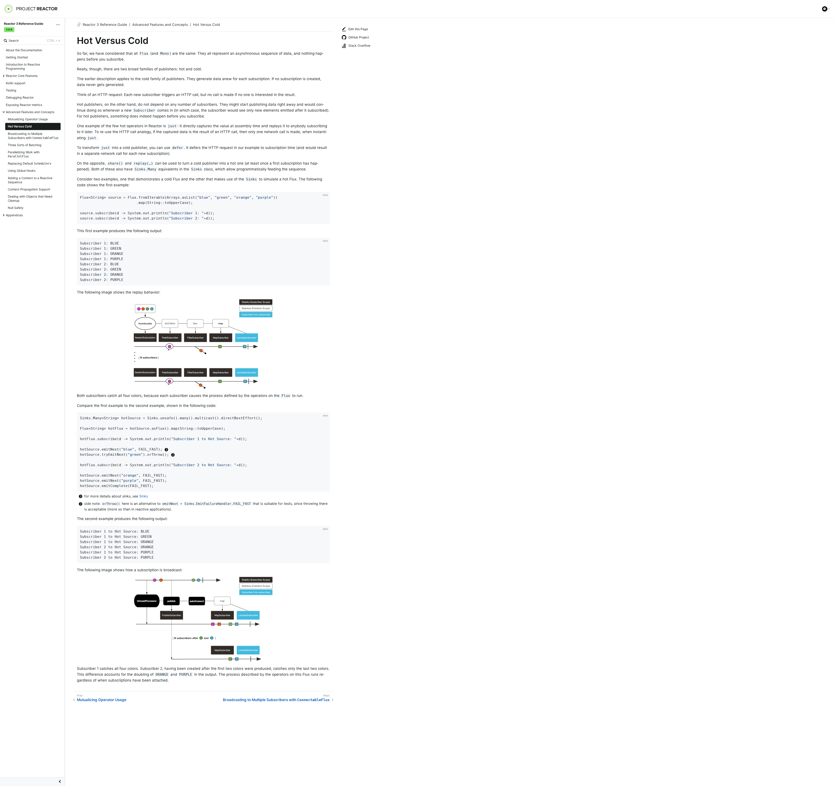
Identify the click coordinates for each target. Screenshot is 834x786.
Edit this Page (358, 29)
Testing (11, 90)
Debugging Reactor (20, 97)
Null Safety (15, 208)
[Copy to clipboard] (325, 219)
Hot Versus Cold (20, 126)
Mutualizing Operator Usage (28, 119)
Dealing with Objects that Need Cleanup (30, 198)
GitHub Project (358, 37)
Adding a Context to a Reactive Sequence (30, 180)
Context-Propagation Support (29, 189)
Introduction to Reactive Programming (23, 66)
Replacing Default (29, 163)
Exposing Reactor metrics (24, 105)
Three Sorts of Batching (24, 145)
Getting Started (17, 57)
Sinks (143, 496)
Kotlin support (15, 83)
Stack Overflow (359, 45)
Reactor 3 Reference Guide (105, 24)
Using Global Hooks (21, 170)
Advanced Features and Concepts (30, 112)
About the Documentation (24, 50)
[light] (826, 9)
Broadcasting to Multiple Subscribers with (33, 136)
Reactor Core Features (22, 76)
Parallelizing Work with (24, 154)
